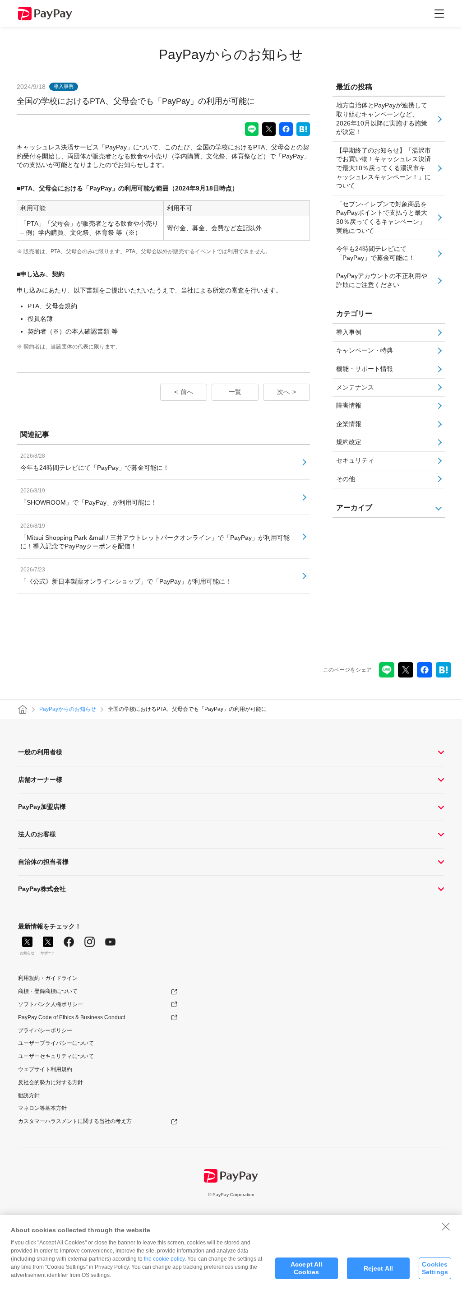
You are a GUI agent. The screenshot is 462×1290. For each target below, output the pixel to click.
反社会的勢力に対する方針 (50, 1082)
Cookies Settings (435, 1268)
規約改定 (348, 441)
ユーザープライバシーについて (56, 1043)
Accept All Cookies (306, 1268)
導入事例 (348, 332)
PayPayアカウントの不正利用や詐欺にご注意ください (381, 280)
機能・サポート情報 (364, 368)
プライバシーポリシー (45, 1030)
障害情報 (348, 405)
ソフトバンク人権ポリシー (50, 1004)
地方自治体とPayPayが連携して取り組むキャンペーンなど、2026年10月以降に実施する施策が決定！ (381, 118)
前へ (186, 391)
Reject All (378, 1268)
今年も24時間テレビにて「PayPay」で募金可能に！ (375, 253)
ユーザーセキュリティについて (56, 1056)
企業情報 (348, 423)
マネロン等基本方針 (42, 1108)
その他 (345, 479)
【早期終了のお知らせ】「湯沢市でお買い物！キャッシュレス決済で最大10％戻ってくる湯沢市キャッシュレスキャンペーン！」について (383, 168)
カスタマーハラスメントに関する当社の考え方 (75, 1121)
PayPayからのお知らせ (231, 54)
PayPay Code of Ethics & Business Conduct (71, 1017)
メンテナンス (355, 387)
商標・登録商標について (48, 991)
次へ (283, 391)
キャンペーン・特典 (364, 350)
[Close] (445, 1226)
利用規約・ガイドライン (48, 978)
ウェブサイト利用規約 (45, 1069)
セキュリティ (355, 460)
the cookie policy (164, 1259)
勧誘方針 (29, 1095)
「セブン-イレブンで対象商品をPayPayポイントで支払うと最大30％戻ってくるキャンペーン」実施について (381, 217)
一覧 (235, 391)
